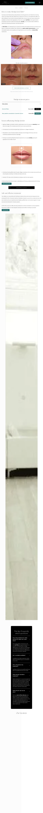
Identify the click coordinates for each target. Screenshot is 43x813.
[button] (30, 2)
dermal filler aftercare (21, 695)
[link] (16, 7)
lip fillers (17, 645)
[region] (21, 74)
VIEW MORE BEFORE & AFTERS (21, 88)
